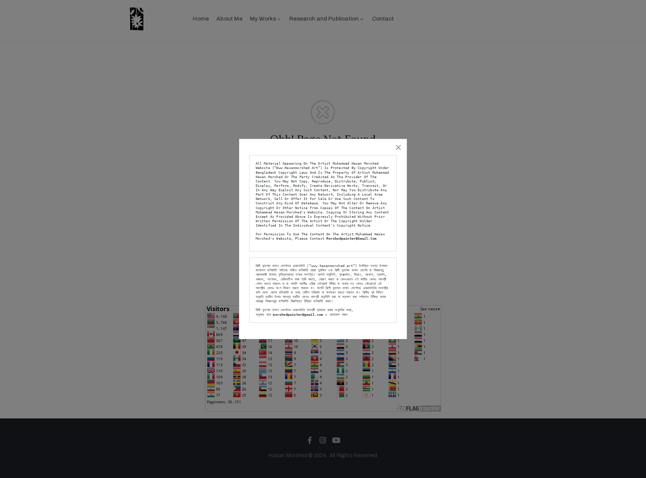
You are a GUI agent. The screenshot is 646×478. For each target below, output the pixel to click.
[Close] (398, 147)
